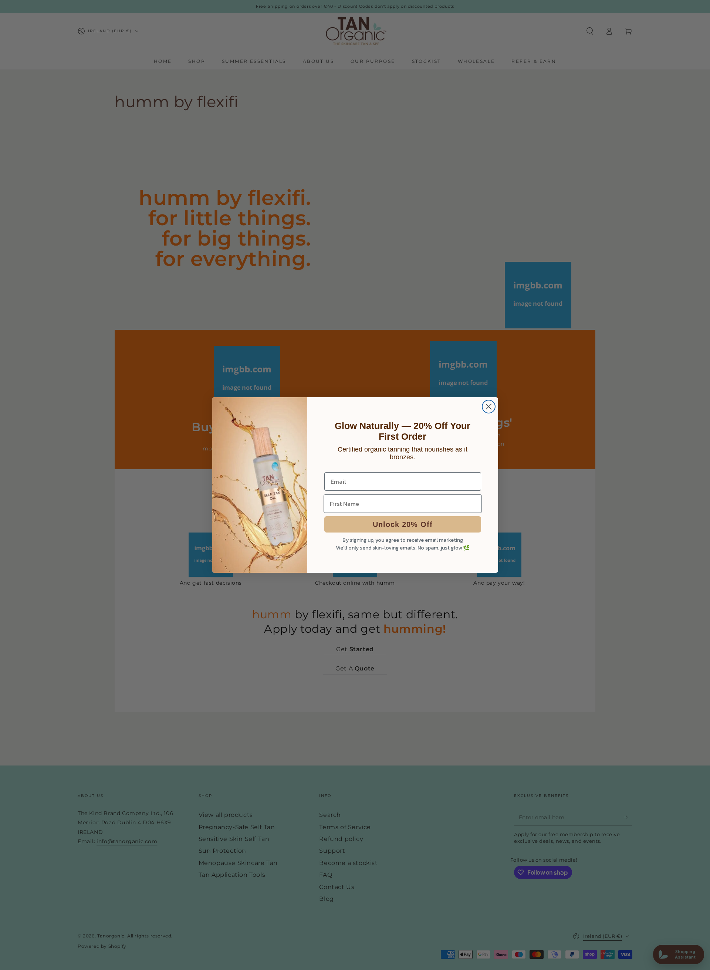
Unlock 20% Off (403, 524)
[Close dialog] (488, 406)
